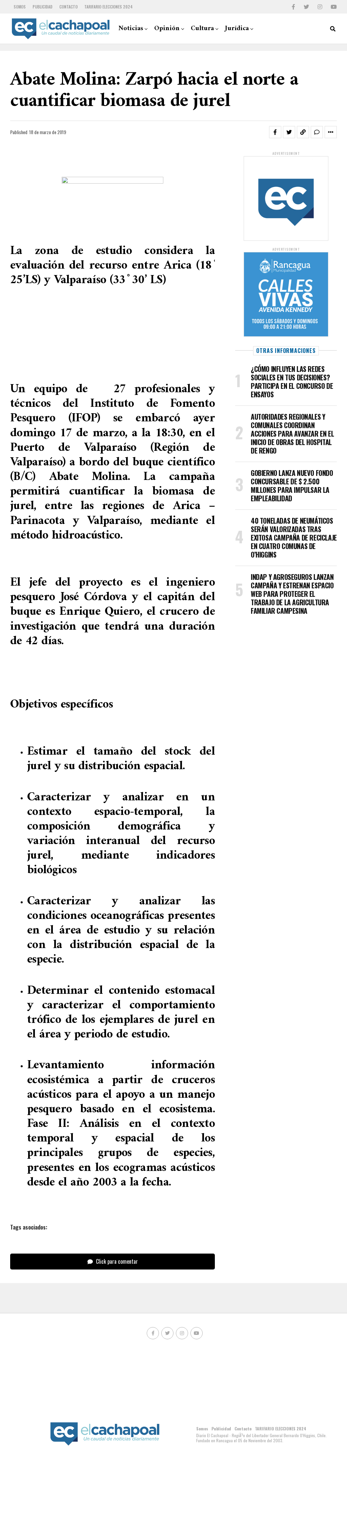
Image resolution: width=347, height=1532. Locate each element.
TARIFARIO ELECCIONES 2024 (108, 6)
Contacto (68, 6)
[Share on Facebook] (275, 132)
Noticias (130, 29)
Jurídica (237, 29)
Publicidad (43, 6)
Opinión (167, 29)
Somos (20, 6)
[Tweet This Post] (289, 132)
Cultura (202, 29)
